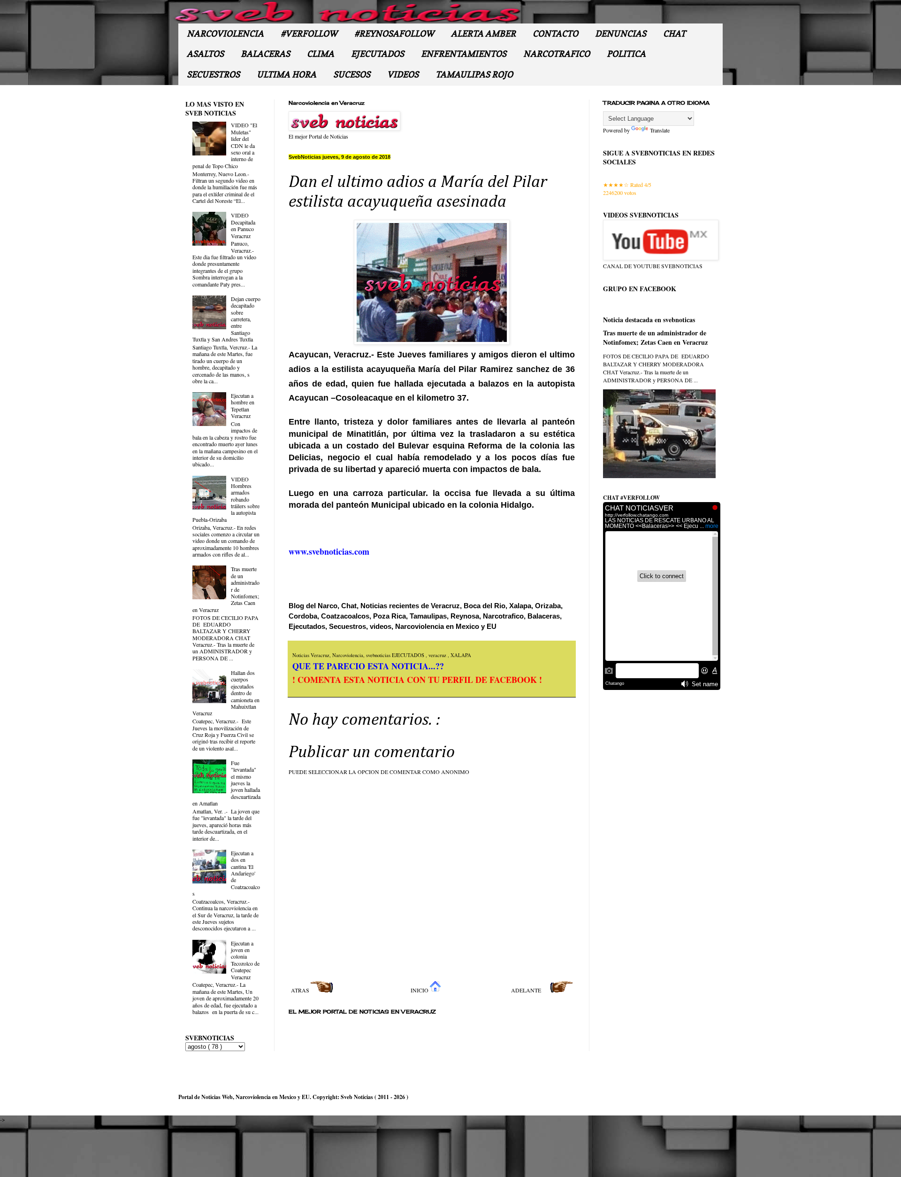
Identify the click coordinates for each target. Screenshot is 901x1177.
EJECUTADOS (377, 54)
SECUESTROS (213, 74)
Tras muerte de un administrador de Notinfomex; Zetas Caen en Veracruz (655, 337)
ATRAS (301, 990)
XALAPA (460, 655)
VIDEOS (403, 74)
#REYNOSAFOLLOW (394, 34)
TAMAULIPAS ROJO (474, 74)
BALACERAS (265, 54)
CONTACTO (555, 34)
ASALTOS (205, 54)
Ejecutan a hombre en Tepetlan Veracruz (242, 405)
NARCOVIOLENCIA (225, 34)
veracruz (438, 655)
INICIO (420, 990)
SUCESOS (351, 74)
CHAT (674, 34)
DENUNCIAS (620, 34)
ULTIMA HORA (286, 74)
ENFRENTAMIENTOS (463, 54)
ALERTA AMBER (483, 34)
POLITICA (626, 54)
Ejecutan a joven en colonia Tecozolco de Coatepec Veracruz (245, 960)
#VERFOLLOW (309, 34)
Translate (660, 130)
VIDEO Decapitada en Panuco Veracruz (243, 225)
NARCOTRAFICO (556, 54)
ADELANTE (526, 990)
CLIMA (320, 54)
